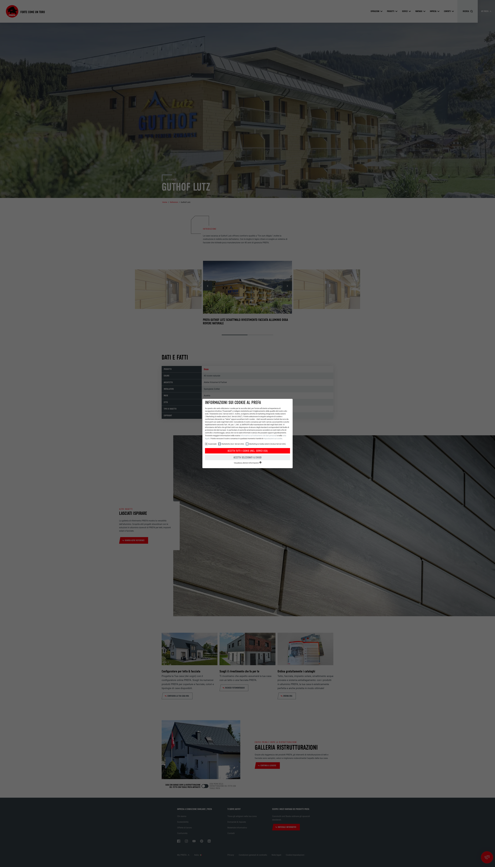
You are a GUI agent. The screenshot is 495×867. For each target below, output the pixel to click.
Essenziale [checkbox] (212, 444)
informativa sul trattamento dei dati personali (259, 436)
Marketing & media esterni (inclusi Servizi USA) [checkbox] (267, 444)
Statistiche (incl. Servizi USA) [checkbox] (232, 444)
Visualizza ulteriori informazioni (246, 463)
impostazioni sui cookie (273, 438)
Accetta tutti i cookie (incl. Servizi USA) (248, 450)
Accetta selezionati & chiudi (247, 457)
